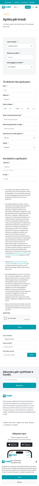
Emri (5, 86)
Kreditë (5, 422)
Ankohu (31, 422)
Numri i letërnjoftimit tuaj (12, 115)
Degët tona (20, 422)
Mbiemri (6, 95)
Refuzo (19, 482)
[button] (36, 462)
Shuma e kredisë (13, 53)
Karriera (17, 2)
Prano (19, 477)
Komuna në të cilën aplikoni (13, 134)
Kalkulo (31, 355)
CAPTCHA (6, 313)
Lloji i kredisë (12, 42)
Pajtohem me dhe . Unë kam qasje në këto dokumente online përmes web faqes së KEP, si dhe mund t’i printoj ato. (17, 265)
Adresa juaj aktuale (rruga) (13, 124)
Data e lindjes (8, 104)
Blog (26, 422)
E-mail (6, 175)
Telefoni (6, 163)
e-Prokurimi (24, 2)
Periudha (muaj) (8, 351)
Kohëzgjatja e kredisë (15, 63)
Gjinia (5, 143)
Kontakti (31, 2)
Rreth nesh (8, 2)
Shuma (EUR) (8, 343)
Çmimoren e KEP (21, 263)
